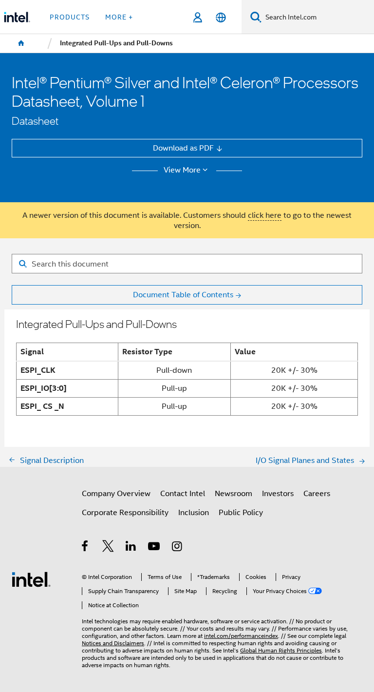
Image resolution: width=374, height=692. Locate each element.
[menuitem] (21, 43)
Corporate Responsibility (125, 512)
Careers (316, 493)
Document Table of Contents (183, 294)
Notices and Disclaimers (113, 643)
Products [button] (70, 17)
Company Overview (116, 493)
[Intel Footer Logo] (31, 579)
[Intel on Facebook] (85, 547)
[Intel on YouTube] (154, 547)
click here (264, 215)
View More (182, 170)
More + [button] (119, 17)
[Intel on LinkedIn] (131, 547)
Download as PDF (183, 148)
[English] (220, 17)
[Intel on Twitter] (108, 547)
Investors (278, 493)
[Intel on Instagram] (177, 547)
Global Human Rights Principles (281, 650)
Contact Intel (182, 493)
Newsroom (233, 493)
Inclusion (193, 512)
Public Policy (241, 512)
